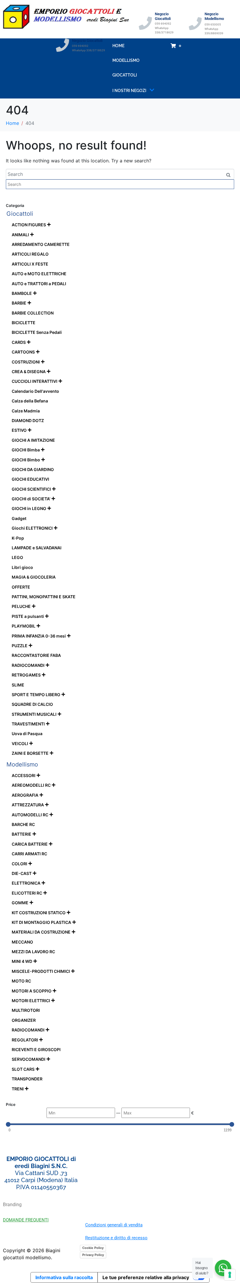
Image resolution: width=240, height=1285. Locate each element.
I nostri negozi (129, 90)
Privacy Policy (93, 1255)
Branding (12, 1204)
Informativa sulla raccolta (64, 1277)
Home (118, 45)
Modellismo (126, 60)
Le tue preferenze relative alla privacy (145, 1277)
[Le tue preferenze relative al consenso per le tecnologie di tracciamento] (229, 1274)
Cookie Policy (93, 1248)
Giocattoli (124, 75)
